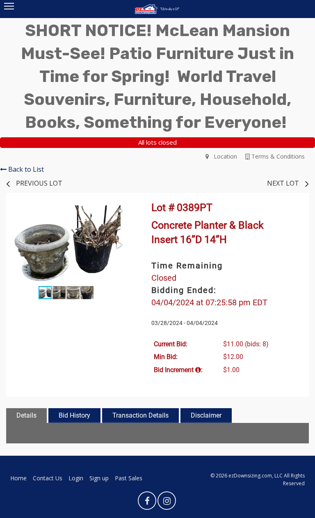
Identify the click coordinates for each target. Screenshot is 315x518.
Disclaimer (206, 415)
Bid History (74, 415)
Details (26, 415)
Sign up (99, 478)
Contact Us (47, 478)
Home (18, 478)
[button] (118, 212)
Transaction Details (140, 415)
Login (75, 478)
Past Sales (128, 478)
